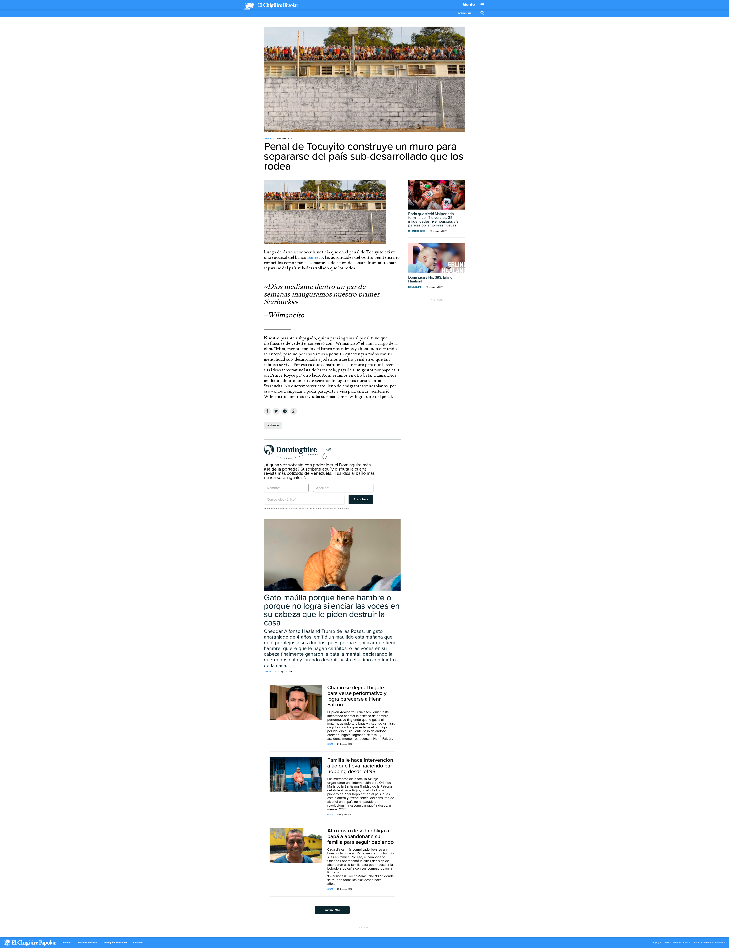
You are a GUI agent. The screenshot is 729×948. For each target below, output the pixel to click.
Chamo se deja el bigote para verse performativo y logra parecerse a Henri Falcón (357, 696)
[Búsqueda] (482, 13)
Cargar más (332, 910)
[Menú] (482, 5)
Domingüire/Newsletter (115, 942)
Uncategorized (416, 231)
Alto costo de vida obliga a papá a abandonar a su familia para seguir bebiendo (360, 836)
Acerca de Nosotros (87, 942)
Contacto (66, 942)
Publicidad (138, 942)
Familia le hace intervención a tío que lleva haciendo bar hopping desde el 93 (360, 766)
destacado (273, 425)
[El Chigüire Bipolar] (270, 6)
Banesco (315, 257)
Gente (469, 4)
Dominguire (464, 13)
